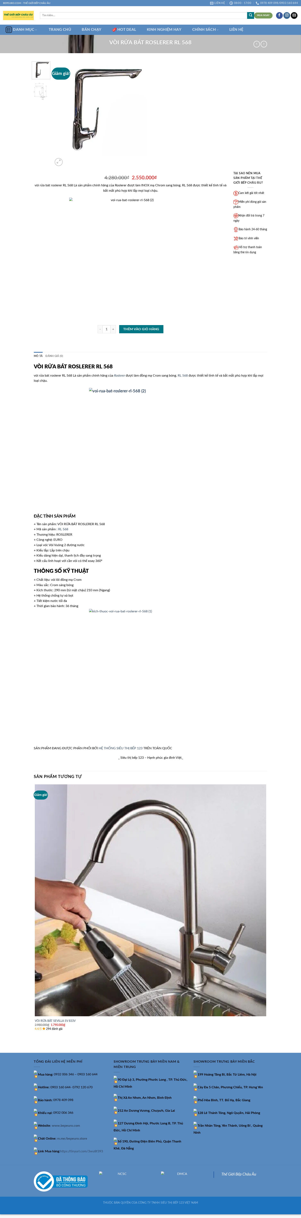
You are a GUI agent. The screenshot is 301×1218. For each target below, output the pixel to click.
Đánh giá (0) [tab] (54, 356)
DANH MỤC (23, 29)
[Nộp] (250, 15)
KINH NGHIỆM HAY (164, 29)
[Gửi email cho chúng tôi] (294, 15)
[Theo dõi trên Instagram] (286, 15)
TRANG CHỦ (60, 29)
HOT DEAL (126, 29)
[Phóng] (59, 162)
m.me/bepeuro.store (72, 1138)
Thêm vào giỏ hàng (141, 329)
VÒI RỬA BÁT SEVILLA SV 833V (55, 1020)
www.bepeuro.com (66, 1125)
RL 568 (183, 375)
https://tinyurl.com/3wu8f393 (81, 1151)
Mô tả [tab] (38, 356)
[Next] (68, 160)
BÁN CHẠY (91, 29)
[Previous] (36, 1046)
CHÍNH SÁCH (204, 29)
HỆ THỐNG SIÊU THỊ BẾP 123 (121, 748)
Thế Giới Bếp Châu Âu (238, 1174)
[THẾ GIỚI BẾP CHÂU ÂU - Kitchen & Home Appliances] (18, 15)
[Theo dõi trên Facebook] (279, 15)
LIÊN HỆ (236, 29)
